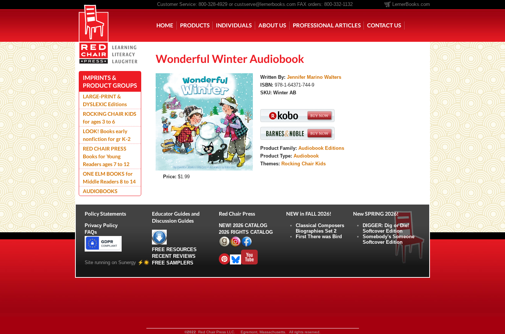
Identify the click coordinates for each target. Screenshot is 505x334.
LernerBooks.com (411, 4)
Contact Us (384, 25)
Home (164, 25)
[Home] (94, 21)
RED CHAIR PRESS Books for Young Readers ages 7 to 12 (106, 156)
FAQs (91, 232)
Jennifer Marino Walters (314, 77)
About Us (272, 25)
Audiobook (306, 156)
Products (195, 25)
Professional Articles (327, 25)
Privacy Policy (101, 225)
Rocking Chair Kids (303, 163)
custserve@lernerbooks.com (265, 4)
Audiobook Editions (321, 148)
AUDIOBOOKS (100, 191)
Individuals (234, 25)
